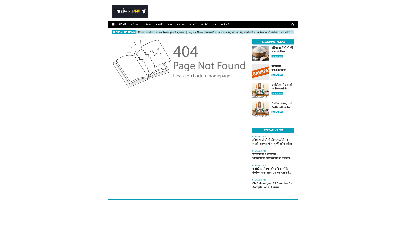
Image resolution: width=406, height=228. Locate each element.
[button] (113, 24)
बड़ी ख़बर (135, 24)
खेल (214, 24)
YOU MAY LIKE (273, 130)
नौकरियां (204, 24)
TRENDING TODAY (273, 42)
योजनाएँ (193, 24)
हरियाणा (147, 24)
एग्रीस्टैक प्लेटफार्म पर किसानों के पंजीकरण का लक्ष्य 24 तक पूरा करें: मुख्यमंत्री (271, 172)
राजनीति (159, 24)
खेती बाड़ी (225, 24)
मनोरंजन (181, 24)
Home (123, 24)
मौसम (170, 24)
